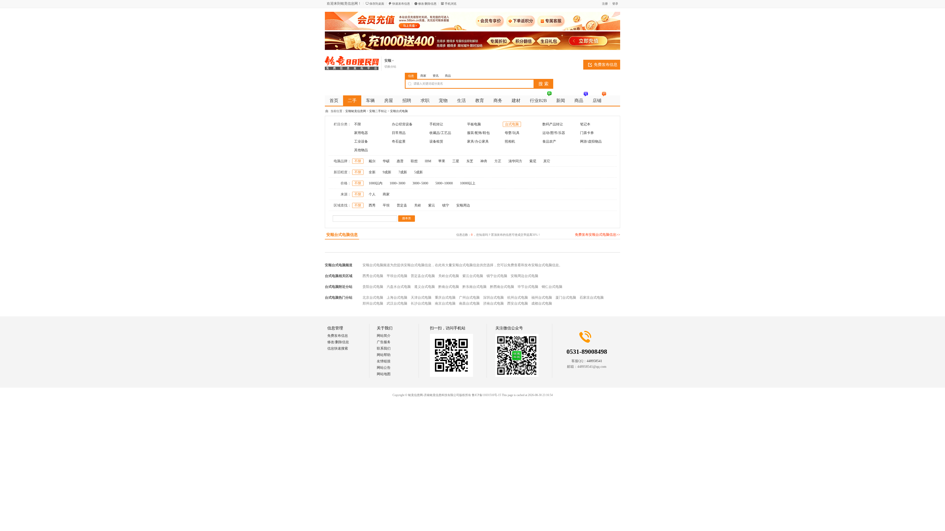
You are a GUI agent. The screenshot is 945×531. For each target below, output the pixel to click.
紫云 (431, 205)
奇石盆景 (399, 141)
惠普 (400, 161)
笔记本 (585, 124)
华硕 (386, 161)
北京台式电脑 (372, 297)
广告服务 (384, 342)
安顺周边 (463, 205)
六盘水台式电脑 (399, 287)
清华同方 (515, 161)
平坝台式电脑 (397, 276)
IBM (428, 161)
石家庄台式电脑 (592, 297)
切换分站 (390, 66)
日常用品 (399, 133)
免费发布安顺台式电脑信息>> (597, 234)
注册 (605, 3)
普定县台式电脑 (423, 276)
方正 (497, 161)
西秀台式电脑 (372, 276)
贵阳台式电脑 (372, 287)
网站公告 (384, 367)
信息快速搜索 (337, 348)
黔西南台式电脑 (502, 287)
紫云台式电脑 (472, 276)
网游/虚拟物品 (591, 141)
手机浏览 (451, 3)
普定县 (402, 205)
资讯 (436, 75)
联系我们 (384, 348)
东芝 (469, 161)
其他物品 (361, 150)
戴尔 (372, 161)
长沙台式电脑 (421, 303)
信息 (411, 76)
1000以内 (375, 183)
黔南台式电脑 (448, 287)
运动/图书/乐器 (553, 133)
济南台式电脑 (493, 303)
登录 (615, 3)
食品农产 (549, 141)
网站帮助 (384, 355)
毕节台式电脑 (528, 287)
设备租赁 (436, 141)
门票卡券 (587, 133)
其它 (546, 161)
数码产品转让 (552, 124)
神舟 (483, 161)
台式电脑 (512, 124)
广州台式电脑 (469, 297)
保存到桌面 (376, 3)
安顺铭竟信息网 (355, 111)
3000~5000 (420, 183)
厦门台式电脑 (565, 297)
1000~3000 (397, 183)
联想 (414, 161)
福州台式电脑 (541, 297)
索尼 (532, 161)
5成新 (418, 172)
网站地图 (384, 374)
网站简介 (384, 336)
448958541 (594, 361)
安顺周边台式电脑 (524, 276)
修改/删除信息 (427, 3)
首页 (334, 100)
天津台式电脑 (421, 297)
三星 (455, 161)
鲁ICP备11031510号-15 (486, 395)
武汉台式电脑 (397, 303)
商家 (423, 75)
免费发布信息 (605, 64)
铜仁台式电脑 (552, 287)
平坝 (386, 205)
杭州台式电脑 (517, 297)
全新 (372, 172)
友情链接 (384, 361)
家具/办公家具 (478, 141)
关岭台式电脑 (448, 276)
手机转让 (436, 124)
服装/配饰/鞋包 (478, 133)
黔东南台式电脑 (474, 287)
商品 (448, 75)
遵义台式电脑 (424, 287)
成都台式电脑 (541, 303)
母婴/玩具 (512, 133)
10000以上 (467, 183)
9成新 (387, 172)
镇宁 (445, 205)
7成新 (402, 172)
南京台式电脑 (445, 303)
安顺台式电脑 (399, 111)
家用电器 (361, 133)
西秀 (372, 205)
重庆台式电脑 (445, 297)
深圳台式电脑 (493, 297)
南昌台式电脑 (469, 303)
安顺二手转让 (378, 111)
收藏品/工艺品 (440, 133)
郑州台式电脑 (372, 303)
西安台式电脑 (517, 303)
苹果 (441, 161)
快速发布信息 (401, 3)
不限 (357, 124)
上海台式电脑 (397, 297)
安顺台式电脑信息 (342, 235)
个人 (372, 194)
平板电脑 (474, 124)
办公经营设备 (402, 124)
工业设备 (361, 141)
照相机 (510, 141)
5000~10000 (444, 183)
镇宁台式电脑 (497, 276)
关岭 (417, 205)
